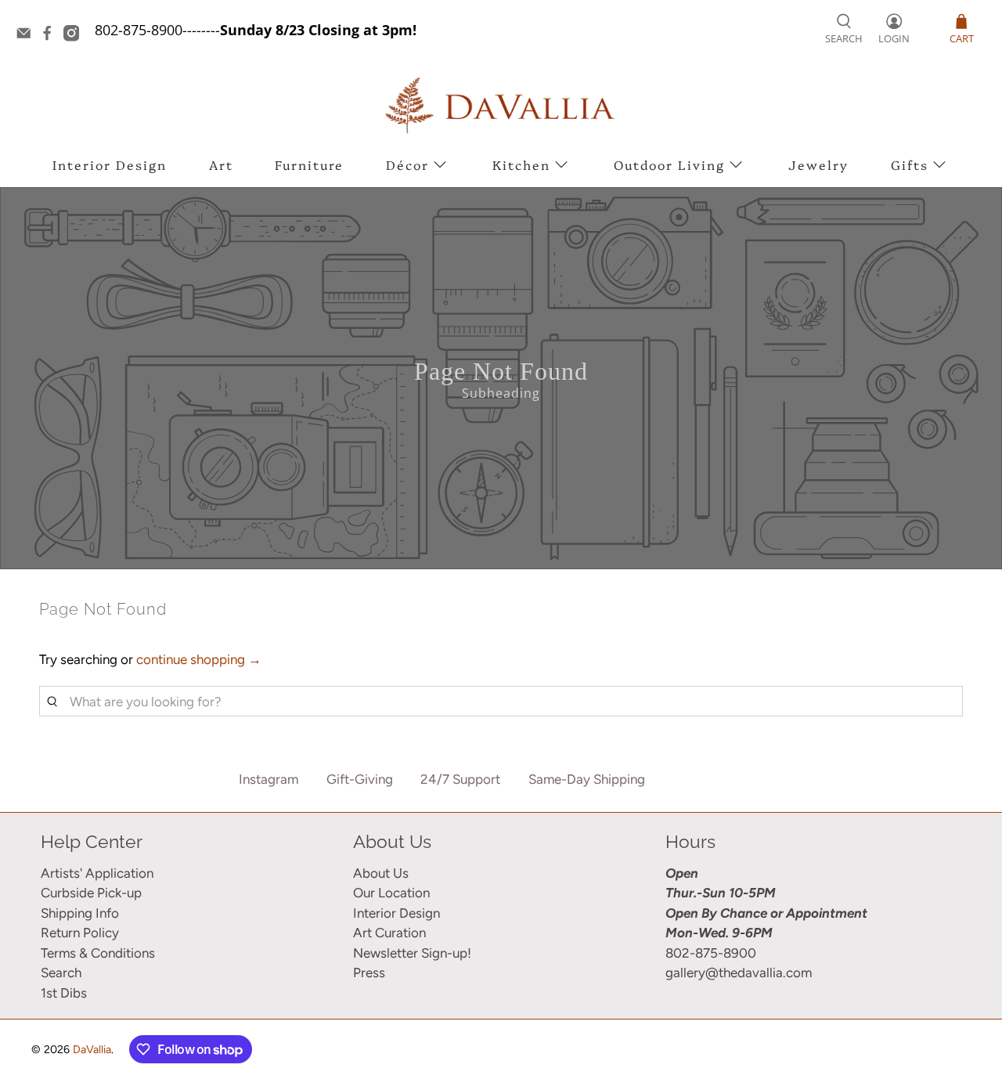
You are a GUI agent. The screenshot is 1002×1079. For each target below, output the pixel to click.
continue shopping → (198, 659)
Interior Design (109, 164)
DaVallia (92, 1049)
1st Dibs (64, 993)
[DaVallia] (501, 105)
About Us (381, 873)
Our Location (391, 892)
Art (221, 164)
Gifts (909, 164)
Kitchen (521, 164)
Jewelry (818, 164)
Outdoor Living (669, 164)
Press (369, 972)
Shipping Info (80, 913)
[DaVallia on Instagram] (75, 36)
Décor (407, 164)
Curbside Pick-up (91, 892)
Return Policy (80, 932)
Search (61, 972)
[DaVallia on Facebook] (51, 36)
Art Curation (389, 932)
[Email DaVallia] (27, 36)
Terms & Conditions (98, 953)
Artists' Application (97, 873)
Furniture (309, 164)
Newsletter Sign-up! (412, 953)
